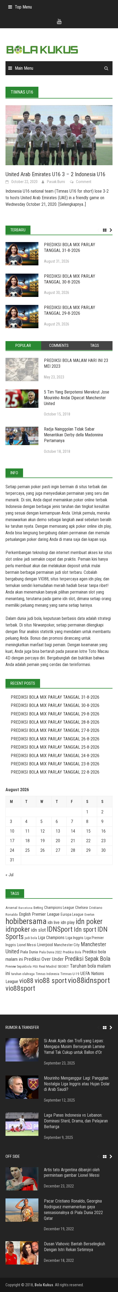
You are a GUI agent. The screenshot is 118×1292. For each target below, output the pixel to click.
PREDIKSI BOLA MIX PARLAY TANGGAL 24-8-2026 (55, 755)
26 (42, 850)
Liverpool (45, 944)
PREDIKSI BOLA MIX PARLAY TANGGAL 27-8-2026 (55, 730)
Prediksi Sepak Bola (87, 958)
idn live (54, 922)
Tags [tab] (94, 345)
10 (12, 831)
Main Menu (24, 68)
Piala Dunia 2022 (50, 952)
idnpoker (17, 929)
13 (58, 831)
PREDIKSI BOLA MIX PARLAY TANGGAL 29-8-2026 (69, 310)
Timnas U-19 (69, 974)
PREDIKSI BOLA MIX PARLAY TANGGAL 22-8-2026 (55, 772)
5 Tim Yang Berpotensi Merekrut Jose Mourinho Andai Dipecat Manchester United (76, 397)
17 (12, 840)
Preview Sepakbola (18, 966)
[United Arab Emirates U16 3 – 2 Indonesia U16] (59, 134)
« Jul (9, 874)
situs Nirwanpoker (39, 625)
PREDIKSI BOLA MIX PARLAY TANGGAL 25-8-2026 (55, 747)
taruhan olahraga (23, 974)
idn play (104, 526)
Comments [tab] (59, 345)
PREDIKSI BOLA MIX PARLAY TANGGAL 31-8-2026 (69, 247)
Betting (38, 908)
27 (58, 850)
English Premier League (39, 914)
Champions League (59, 907)
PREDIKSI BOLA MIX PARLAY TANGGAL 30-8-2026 (69, 279)
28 (73, 850)
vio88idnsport (89, 980)
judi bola (31, 938)
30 (103, 850)
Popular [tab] (23, 345)
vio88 (26, 981)
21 (73, 840)
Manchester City (67, 945)
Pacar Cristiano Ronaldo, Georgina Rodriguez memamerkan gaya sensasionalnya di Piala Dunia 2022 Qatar (73, 1209)
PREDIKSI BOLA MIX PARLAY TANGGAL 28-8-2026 (55, 722)
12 (42, 831)
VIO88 (43, 579)
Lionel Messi (26, 945)
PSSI (35, 966)
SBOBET (63, 966)
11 (27, 831)
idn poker (89, 921)
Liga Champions (51, 937)
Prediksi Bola (72, 952)
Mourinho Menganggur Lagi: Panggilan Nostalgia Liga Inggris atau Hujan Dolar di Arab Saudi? (77, 1083)
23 (103, 840)
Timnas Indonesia (47, 974)
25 (27, 850)
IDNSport (60, 929)
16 (103, 831)
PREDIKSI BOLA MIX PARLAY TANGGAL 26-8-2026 (55, 739)
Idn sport (85, 929)
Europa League (72, 914)
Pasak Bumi (56, 181)
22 (88, 840)
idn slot (69, 598)
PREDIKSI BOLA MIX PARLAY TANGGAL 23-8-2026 (55, 763)
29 (88, 850)
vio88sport (20, 988)
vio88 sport (51, 980)
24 (12, 850)
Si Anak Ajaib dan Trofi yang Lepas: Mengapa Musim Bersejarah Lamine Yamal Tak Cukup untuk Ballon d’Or (74, 1046)
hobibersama (26, 921)
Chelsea (81, 907)
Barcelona (25, 908)
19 (42, 840)
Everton (89, 915)
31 (12, 860)
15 (88, 831)
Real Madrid (48, 966)
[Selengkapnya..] (71, 204)
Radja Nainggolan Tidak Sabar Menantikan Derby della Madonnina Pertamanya (73, 434)
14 (73, 831)
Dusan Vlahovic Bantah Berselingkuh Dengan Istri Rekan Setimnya (74, 1246)
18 (27, 840)
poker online (84, 499)
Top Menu (23, 7)
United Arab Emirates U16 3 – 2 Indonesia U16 (55, 174)
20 (58, 840)
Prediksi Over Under (44, 959)
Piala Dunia (29, 952)
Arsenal (11, 908)
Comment (83, 181)
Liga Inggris (74, 937)
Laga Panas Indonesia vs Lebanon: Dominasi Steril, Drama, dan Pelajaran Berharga (76, 1121)
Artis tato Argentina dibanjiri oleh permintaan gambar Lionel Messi (72, 1172)
